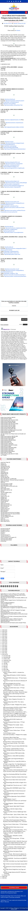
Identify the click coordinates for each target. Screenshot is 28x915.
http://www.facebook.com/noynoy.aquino (15, 100)
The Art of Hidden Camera (9, 733)
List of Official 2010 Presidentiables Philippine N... (14, 820)
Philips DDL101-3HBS (6, 446)
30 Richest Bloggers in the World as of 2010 (13, 690)
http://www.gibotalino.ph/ (8, 231)
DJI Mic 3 (3, 533)
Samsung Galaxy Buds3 (6, 539)
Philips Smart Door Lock (6, 442)
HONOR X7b (4, 497)
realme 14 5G (4, 475)
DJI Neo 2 (3, 532)
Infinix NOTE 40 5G (5, 488)
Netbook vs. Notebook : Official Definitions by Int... (14, 847)
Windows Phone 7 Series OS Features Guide (13, 741)
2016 (3, 645)
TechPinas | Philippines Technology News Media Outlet (18, 909)
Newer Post (4, 319)
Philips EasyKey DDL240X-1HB (8, 428)
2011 (3, 652)
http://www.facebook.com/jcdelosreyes (14, 122)
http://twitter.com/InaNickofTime (11, 206)
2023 (3, 634)
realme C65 (3, 487)
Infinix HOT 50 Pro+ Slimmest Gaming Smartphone (12, 480)
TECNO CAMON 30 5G (6, 492)
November (5, 657)
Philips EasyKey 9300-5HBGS (8, 451)
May (4, 666)
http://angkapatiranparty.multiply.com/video (14, 127)
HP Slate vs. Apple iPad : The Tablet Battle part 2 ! (14, 764)
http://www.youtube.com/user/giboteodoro (13, 232)
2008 (3, 878)
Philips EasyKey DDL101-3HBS (8, 426)
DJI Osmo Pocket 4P (5, 528)
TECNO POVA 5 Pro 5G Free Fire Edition (10, 512)
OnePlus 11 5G (4, 507)
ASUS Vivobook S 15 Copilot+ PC (8, 537)
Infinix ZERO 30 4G (5, 521)
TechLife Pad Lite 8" (5, 534)
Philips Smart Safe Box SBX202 (8, 427)
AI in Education (4, 605)
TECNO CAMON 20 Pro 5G (7, 516)
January (5, 875)
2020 (3, 639)
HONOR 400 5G (4, 473)
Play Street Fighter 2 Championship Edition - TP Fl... (15, 829)
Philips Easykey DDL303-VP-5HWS (9, 445)
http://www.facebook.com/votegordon (14, 163)
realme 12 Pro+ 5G (5, 496)
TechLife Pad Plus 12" (6, 536)
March (4, 669)
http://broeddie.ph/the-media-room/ (11, 252)
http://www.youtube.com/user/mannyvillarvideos (15, 276)
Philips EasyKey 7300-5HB (7, 443)
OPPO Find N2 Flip (5, 621)
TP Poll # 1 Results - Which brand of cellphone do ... (15, 854)
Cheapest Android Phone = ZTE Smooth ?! (13, 710)
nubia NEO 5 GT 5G (5, 467)
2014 (3, 648)
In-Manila (18, 30)
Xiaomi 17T (3, 463)
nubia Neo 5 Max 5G (5, 462)
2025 (3, 631)
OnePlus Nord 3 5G (5, 508)
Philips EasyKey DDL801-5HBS (8, 422)
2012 (3, 651)
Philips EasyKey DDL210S (7, 450)
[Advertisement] (14, 289)
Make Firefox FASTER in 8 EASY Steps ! (12, 709)
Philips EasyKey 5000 (6, 432)
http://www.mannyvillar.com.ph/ (12, 269)
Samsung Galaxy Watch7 (6, 538)
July (4, 663)
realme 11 (3, 518)
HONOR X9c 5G (4, 476)
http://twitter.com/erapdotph (10, 146)
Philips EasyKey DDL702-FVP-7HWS (9, 420)
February (5, 670)
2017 (3, 643)
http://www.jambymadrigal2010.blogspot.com (13, 185)
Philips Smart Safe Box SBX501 (8, 417)
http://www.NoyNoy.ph (10, 99)
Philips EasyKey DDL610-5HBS (8, 425)
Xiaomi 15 (3, 471)
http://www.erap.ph (9, 141)
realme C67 (3, 502)
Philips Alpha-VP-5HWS (6, 452)
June (4, 664)
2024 (3, 633)
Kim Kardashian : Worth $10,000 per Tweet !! (13, 748)
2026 (3, 630)
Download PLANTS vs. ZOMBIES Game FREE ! (14, 713)
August (5, 661)
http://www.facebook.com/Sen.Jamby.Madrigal (16, 182)
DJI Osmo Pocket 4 (5, 529)
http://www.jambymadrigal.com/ (12, 181)
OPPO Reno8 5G (5, 510)
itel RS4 (2, 491)
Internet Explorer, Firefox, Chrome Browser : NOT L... (15, 712)
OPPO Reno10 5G (5, 506)
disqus (20, 324)
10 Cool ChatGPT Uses (6, 603)
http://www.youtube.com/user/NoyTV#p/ (13, 105)
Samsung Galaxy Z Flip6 (6, 485)
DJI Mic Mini (3, 541)
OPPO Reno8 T (4, 511)
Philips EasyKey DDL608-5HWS (8, 440)
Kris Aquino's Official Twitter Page (11, 737)
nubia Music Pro (4, 472)
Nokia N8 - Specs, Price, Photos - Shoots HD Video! (15, 692)
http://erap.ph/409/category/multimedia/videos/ (14, 149)
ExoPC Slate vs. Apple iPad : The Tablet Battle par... (15, 715)
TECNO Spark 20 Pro (6, 515)
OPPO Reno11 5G (5, 500)
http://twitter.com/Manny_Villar (11, 273)
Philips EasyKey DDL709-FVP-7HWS (9, 453)
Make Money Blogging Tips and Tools (11, 683)
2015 (3, 646)
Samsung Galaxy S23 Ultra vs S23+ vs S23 (11, 620)
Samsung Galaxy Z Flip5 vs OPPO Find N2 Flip (12, 619)
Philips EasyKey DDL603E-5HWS (8, 447)
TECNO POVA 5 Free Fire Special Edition (10, 513)
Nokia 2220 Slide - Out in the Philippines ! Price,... (14, 831)
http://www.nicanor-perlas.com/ (12, 201)
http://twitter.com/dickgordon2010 (11, 165)
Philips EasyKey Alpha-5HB (7, 438)
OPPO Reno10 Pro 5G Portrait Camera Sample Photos (13, 622)
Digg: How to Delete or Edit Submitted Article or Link (15, 770)
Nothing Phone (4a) (5, 466)
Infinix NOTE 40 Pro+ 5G (6, 490)
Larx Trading (3, 455)
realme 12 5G (4, 493)
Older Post (24, 319)
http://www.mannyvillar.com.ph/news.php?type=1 (14, 274)
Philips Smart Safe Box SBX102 (8, 421)
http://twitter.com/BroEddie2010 (11, 251)
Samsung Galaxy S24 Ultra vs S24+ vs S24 (11, 612)
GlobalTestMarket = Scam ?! (9, 799)
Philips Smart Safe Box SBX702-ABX (9, 436)
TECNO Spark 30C (5, 477)
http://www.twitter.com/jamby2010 (11, 184)
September (6, 660)
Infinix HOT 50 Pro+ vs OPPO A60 (8, 478)
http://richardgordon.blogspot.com (11, 166)
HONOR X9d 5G (4, 470)
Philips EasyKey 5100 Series (7, 448)
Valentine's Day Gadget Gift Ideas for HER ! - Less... (15, 842)
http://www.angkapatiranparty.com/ (13, 119)
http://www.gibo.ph (9, 226)
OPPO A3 (3, 482)
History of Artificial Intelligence (7, 602)
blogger (25, 324)
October (5, 658)
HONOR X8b (4, 498)
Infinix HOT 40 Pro (5, 520)
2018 (3, 642)
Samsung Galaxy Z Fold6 (6, 483)
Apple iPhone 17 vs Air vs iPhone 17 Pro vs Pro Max (13, 593)
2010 (3, 654)
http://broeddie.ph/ (9, 247)
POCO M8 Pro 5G (5, 468)
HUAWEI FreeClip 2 (5, 531)
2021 (3, 637)
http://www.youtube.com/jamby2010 (12, 187)
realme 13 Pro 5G (5, 481)
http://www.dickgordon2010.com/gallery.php (14, 168)
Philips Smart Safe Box (6, 441)
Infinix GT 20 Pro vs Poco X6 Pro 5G (9, 486)
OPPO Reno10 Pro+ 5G (6, 505)
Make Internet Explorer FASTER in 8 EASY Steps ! (15, 707)
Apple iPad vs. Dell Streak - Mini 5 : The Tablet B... (14, 765)
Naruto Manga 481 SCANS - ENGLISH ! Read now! (15, 841)
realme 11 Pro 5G (5, 517)
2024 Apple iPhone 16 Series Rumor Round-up (11, 606)
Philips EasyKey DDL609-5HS (8, 431)
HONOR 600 (3, 465)
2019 (3, 640)
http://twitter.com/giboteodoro (10, 229)
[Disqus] (14, 343)
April (4, 667)
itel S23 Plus (3, 495)
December (5, 655)
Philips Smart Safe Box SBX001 (8, 437)
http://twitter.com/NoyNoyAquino (11, 102)
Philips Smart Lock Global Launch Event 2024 (11, 430)
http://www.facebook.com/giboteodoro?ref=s (16, 228)
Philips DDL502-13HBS (6, 418)
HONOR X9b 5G (4, 501)
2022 (3, 636)
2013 (3, 649)
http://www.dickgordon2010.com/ (12, 162)
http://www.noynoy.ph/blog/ (9, 103)
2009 (3, 876)
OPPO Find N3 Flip (5, 503)
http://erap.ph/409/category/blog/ (10, 147)
